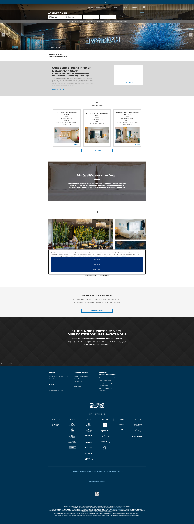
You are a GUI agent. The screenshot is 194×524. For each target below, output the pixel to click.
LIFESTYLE (105, 419)
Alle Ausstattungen (54, 59)
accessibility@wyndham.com (116, 509)
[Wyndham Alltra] (105, 447)
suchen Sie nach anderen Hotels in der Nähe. (131, 17)
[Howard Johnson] (72, 442)
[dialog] (97, 262)
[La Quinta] (89, 425)
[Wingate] (89, 430)
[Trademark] (122, 430)
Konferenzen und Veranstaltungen (116, 21)
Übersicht (70, 21)
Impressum (102, 390)
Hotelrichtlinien (128, 79)
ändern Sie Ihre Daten (133, 16)
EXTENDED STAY (56, 419)
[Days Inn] (72, 425)
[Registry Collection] (138, 425)
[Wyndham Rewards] (96, 405)
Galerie (93, 21)
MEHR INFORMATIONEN (97, 351)
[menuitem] (91, 7)
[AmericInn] (89, 442)
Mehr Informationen (97, 310)
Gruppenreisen (78, 381)
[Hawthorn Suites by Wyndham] (56, 425)
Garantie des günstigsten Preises (108, 378)
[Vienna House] (105, 442)
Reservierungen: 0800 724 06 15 (58, 376)
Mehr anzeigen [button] (57, 89)
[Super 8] (72, 430)
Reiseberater (77, 386)
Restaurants (100, 21)
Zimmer (77, 21)
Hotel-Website (129, 82)
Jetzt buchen (97, 150)
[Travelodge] (72, 447)
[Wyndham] (122, 425)
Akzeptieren (97, 269)
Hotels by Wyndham (97, 414)
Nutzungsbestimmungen (106, 383)
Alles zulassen (97, 259)
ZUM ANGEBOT (131, 2)
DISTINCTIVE (138, 419)
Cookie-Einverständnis (105, 388)
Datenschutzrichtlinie (105, 380)
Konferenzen (77, 384)
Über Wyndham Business (81, 376)
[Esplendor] (105, 430)
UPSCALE (121, 419)
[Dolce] (138, 430)
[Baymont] (89, 447)
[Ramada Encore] (89, 459)
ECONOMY (72, 419)
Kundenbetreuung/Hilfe (56, 379)
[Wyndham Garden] (89, 436)
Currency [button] (142, 12)
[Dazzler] (105, 436)
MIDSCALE (89, 419)
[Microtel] (72, 436)
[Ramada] (89, 453)
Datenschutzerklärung (117, 507)
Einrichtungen (84, 21)
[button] (46, 2)
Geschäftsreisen (78, 379)
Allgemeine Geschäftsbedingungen (9, 363)
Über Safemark (103, 385)
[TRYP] (105, 425)
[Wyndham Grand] (138, 436)
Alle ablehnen (97, 264)
